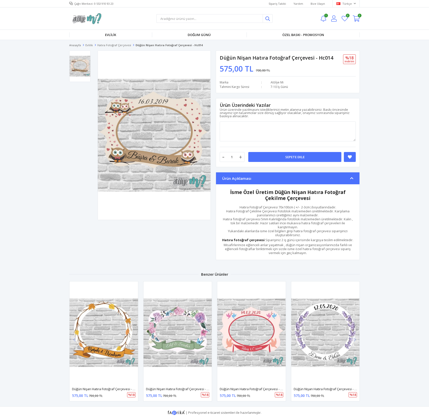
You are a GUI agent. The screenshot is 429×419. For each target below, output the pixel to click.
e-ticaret (214, 412)
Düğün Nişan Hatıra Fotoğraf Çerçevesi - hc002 (107, 389)
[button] (354, 339)
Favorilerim (347, 16)
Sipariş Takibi (277, 3)
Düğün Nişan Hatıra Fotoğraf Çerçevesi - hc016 (328, 389)
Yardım (298, 3)
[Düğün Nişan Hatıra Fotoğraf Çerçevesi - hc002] (104, 332)
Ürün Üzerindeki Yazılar (245, 105)
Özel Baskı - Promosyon (303, 35)
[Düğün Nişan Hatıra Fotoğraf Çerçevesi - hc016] (325, 332)
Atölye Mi (277, 82)
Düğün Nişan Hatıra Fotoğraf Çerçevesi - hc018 (254, 389)
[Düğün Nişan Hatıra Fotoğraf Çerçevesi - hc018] (251, 332)
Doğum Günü (199, 35)
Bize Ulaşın (318, 3)
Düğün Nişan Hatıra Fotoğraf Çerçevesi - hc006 (180, 389)
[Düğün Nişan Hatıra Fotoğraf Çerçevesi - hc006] (177, 332)
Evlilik (110, 35)
